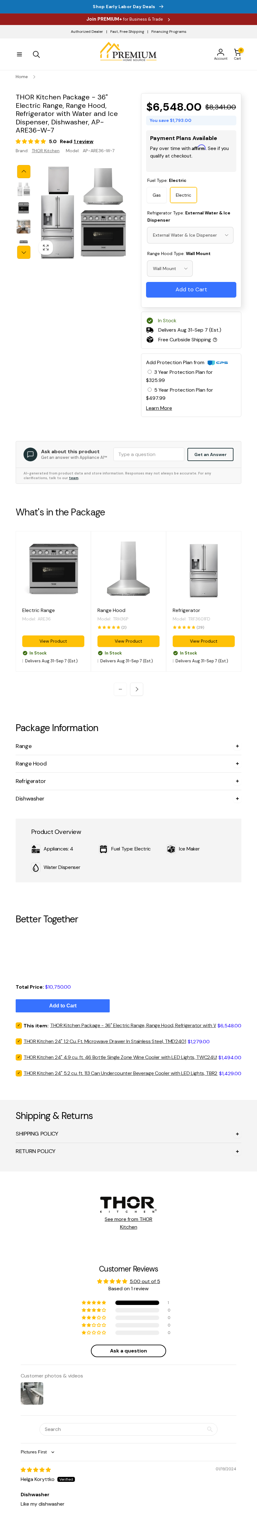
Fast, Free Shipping (127, 31)
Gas (157, 195)
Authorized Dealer (87, 31)
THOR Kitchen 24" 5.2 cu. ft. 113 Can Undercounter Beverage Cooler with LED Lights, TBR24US (125, 1073)
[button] (19, 54)
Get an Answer (210, 454)
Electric (183, 195)
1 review (83, 141)
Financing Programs (168, 31)
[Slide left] (23, 171)
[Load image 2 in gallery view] (23, 208)
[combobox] (190, 235)
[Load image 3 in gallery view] (23, 226)
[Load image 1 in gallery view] (23, 189)
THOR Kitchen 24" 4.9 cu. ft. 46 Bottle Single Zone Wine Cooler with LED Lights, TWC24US (121, 1057)
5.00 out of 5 (145, 1281)
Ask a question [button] (128, 1350)
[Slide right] (23, 252)
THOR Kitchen (46, 150)
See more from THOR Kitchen (128, 1223)
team (73, 478)
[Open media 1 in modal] (81, 212)
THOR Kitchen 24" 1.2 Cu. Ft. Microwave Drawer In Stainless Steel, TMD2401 (105, 1041)
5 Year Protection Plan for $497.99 (179, 394)
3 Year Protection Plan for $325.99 (179, 376)
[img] (36, 1470)
